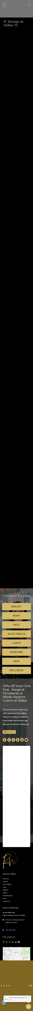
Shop (4, 898)
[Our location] (32, 986)
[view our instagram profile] (9, 739)
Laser (4, 887)
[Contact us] (30, 986)
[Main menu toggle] (29, 5)
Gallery (5, 893)
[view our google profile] (22, 739)
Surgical (5, 881)
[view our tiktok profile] (18, 739)
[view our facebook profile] (4, 739)
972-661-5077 (11, 930)
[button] (16, 606)
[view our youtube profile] (26, 739)
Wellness (5, 890)
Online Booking (8, 896)
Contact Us (6, 901)
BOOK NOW (10, 732)
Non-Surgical (7, 884)
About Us (6, 879)
